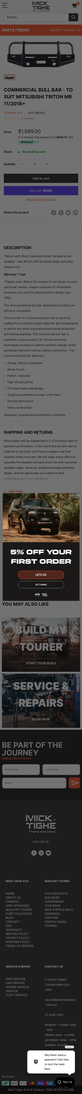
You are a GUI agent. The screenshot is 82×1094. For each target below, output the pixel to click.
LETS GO (40, 574)
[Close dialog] (77, 496)
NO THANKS (41, 584)
